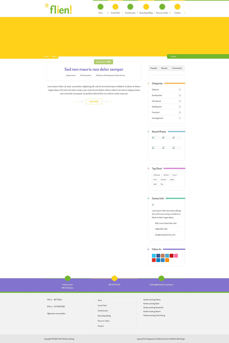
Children (166, 175)
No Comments (85, 75)
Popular (154, 68)
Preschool (155, 112)
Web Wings (181, 339)
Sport (155, 184)
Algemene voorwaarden (56, 313)
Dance (175, 175)
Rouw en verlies (104, 321)
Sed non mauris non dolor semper (94, 69)
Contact (101, 326)
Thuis (100, 300)
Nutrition (163, 179)
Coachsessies (103, 310)
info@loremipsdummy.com (165, 235)
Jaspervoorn (71, 75)
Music (155, 179)
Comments (177, 68)
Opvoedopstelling (104, 315)
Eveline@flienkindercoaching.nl (161, 284)
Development (109, 75)
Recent (164, 68)
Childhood (157, 175)
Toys (161, 184)
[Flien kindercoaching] (58, 8)
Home (46, 56)
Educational (120, 75)
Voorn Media (170, 339)
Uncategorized (157, 118)
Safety (172, 179)
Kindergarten (157, 106)
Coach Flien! (102, 305)
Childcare (100, 75)
